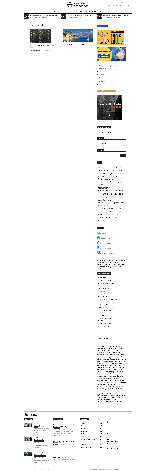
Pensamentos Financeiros (105, 280)
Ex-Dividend (104, 234)
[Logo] (78, 4)
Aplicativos (32, 42)
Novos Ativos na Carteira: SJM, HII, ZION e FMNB (116, 15)
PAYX (100, 203)
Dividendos (102, 74)
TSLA (102, 214)
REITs (118, 208)
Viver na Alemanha (105, 218)
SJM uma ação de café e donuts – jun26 (63, 456)
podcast (118, 203)
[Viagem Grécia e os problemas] (78, 35)
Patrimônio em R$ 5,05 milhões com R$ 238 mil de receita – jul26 (63, 425)
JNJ (100, 185)
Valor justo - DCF (105, 243)
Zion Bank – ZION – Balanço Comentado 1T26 (79, 15)
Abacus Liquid (102, 277)
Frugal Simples (102, 321)
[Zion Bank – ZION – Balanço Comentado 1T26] (63, 16)
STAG (100, 211)
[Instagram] (107, 424)
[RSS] (107, 427)
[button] (25, 4)
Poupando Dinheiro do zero (106, 307)
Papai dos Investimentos (105, 318)
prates (109, 205)
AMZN (110, 167)
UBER (110, 214)
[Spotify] (107, 430)
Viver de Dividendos (35, 50)
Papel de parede (103, 197)
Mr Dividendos (102, 291)
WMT (118, 217)
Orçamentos (103, 78)
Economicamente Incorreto (106, 283)
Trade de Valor (114, 211)
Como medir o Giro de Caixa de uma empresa (41, 453)
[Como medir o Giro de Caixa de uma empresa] (28, 454)
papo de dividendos (108, 200)
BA (100, 170)
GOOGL (115, 179)
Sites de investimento (107, 253)
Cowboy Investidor (103, 305)
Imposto (36, 426)
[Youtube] (107, 436)
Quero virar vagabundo (104, 323)
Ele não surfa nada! (103, 288)
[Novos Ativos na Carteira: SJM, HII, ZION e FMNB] (99, 16)
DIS (120, 170)
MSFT (114, 191)
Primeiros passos (105, 239)
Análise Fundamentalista (40, 456)
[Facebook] (107, 422)
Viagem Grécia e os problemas (76, 44)
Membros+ (105, 188)
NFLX (121, 190)
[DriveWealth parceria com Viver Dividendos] (28, 439)
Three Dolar (101, 329)
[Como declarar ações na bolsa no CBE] (28, 425)
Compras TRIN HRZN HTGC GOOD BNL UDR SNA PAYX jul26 (64, 442)
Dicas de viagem (67, 41)
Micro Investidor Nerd (104, 310)
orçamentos (113, 194)
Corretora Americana (39, 441)
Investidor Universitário (104, 313)
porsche (101, 205)
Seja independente (103, 315)
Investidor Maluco (103, 296)
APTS (118, 167)
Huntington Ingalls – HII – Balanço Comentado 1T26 (44, 15)
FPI (100, 179)
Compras (56, 444)
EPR (109, 176)
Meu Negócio (104, 191)
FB (115, 176)
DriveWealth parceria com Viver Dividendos (41, 438)
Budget (107, 170)
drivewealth (102, 176)
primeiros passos (105, 208)
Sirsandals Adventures (104, 326)
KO (106, 185)
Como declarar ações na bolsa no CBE (40, 424)
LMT (112, 185)
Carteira (101, 71)
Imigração (101, 182)
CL (114, 170)
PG (107, 203)
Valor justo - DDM (105, 248)
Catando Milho (102, 302)
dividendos (106, 173)
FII (120, 176)
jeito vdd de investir (113, 182)
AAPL (101, 167)
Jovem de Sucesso (103, 294)
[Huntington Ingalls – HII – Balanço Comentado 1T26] (26, 16)
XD (100, 84)
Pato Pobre (101, 286)
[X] (107, 433)
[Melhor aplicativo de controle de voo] (44, 36)
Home (31, 23)
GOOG (107, 179)
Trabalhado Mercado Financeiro (107, 299)
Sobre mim (102, 81)
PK (111, 203)
